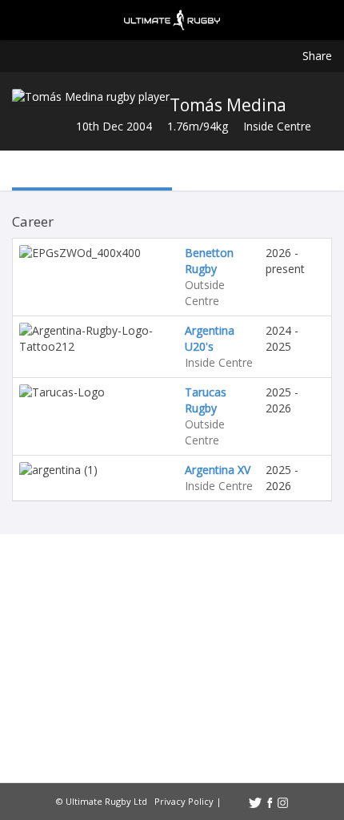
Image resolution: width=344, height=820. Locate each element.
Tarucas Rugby (205, 400)
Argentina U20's (209, 338)
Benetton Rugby (209, 260)
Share (317, 55)
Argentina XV (217, 469)
